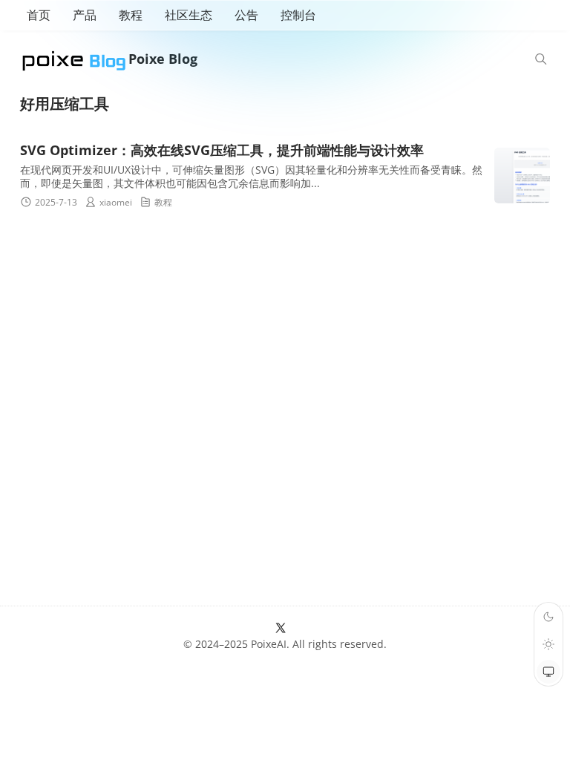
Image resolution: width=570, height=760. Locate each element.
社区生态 (188, 15)
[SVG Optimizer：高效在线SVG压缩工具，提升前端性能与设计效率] (522, 175)
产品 (84, 15)
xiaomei (115, 202)
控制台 (298, 15)
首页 (38, 15)
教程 (130, 15)
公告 (246, 15)
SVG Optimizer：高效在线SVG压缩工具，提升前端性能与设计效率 (222, 150)
